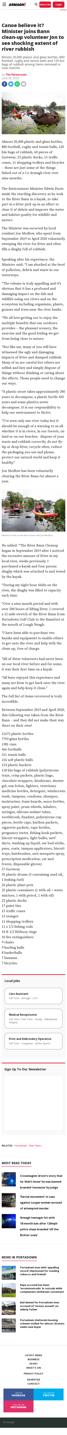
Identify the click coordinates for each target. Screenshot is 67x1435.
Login (59, 4)
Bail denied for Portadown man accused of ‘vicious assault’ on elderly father (39, 1306)
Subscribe (45, 4)
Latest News (33, 1355)
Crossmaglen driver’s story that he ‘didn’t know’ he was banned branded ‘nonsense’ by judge (41, 1181)
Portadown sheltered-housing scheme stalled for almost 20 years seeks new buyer (42, 1323)
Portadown (20, 1145)
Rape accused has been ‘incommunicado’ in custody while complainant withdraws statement (42, 1288)
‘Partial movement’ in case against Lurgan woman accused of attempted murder (41, 1202)
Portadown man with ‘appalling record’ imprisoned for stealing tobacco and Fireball (39, 1271)
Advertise (33, 1379)
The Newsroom (16, 74)
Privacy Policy (33, 1373)
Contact (33, 1384)
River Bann (35, 1145)
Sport (33, 1363)
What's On (33, 1368)
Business (34, 1359)
